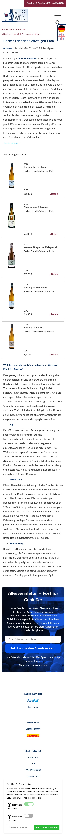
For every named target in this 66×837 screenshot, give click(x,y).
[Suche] (57, 23)
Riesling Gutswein (33, 328)
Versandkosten (33, 729)
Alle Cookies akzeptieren (47, 827)
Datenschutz (33, 776)
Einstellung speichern (19, 827)
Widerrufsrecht (33, 770)
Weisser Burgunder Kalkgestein (41, 247)
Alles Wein (9, 29)
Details (54, 194)
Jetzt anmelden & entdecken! (33, 648)
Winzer (21, 29)
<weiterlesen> (11, 143)
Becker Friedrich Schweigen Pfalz (22, 34)
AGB (33, 764)
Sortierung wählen (14, 154)
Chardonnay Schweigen (36, 207)
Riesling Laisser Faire (35, 167)
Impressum (33, 757)
